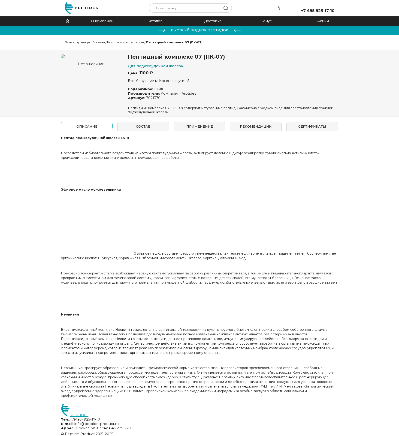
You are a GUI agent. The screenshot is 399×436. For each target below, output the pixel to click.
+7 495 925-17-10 (318, 10)
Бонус (266, 21)
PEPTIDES (87, 7)
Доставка (212, 21)
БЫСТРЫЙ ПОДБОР (199, 30)
